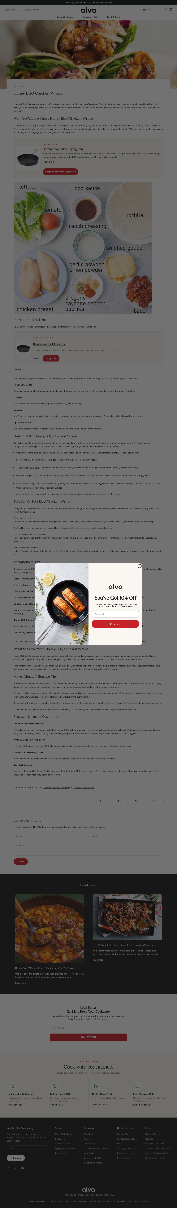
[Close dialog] (139, 566)
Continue (115, 624)
